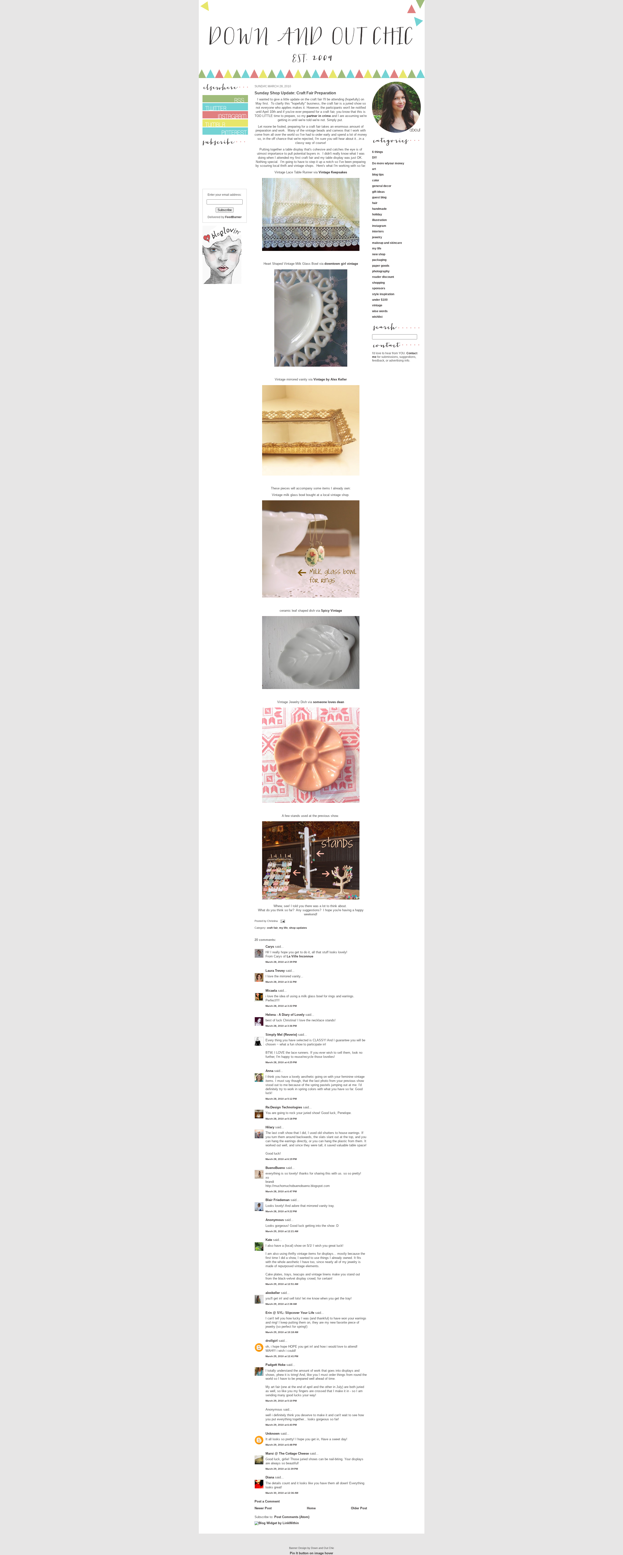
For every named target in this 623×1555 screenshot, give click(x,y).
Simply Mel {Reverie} (281, 1034)
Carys (270, 946)
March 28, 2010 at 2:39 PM (281, 962)
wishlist (377, 316)
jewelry (377, 237)
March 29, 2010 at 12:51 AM (282, 1284)
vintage (377, 305)
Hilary (270, 1127)
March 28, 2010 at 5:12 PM (281, 1098)
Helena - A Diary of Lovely (285, 1014)
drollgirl (272, 1341)
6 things (377, 151)
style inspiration (383, 294)
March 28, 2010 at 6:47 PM (281, 1191)
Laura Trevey (275, 970)
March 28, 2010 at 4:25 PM (281, 1062)
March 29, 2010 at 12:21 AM (282, 1231)
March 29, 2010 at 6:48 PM (281, 1444)
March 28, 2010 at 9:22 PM (281, 1211)
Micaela (271, 990)
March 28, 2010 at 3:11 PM (281, 982)
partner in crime (319, 116)
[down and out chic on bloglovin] (221, 282)
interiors (378, 231)
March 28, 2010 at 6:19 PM (281, 1159)
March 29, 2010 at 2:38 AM (281, 1304)
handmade (379, 208)
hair (374, 202)
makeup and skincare (387, 242)
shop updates (298, 927)
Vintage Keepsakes (333, 172)
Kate (269, 1240)
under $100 (380, 299)
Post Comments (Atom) (291, 1517)
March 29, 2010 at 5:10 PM (281, 1400)
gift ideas (378, 191)
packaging (379, 259)
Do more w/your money (388, 163)
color (375, 180)
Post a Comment (267, 1501)
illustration (379, 219)
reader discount (383, 276)
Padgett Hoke (275, 1365)
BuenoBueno (275, 1168)
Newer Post (263, 1508)
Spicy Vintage (331, 610)
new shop (378, 254)
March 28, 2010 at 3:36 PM (281, 1026)
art (374, 168)
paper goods (380, 265)
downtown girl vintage (341, 263)
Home (311, 1508)
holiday (377, 214)
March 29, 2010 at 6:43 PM (281, 1424)
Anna (269, 1071)
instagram (379, 225)
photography (381, 271)
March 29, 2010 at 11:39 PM (282, 1468)
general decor (381, 185)
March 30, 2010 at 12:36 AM (282, 1493)
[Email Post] (282, 921)
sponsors (378, 288)
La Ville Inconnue (300, 956)
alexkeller (273, 1293)
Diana (270, 1477)
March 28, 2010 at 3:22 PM (281, 1006)
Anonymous (275, 1220)
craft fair (272, 927)
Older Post (359, 1508)
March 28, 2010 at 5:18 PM (281, 1118)
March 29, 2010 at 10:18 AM (282, 1332)
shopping (378, 282)
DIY (374, 157)
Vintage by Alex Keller (330, 379)
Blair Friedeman (278, 1200)
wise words (380, 311)
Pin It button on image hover (311, 1553)
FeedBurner (233, 217)
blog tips (378, 174)
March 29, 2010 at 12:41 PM (282, 1356)
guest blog (379, 197)
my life (283, 927)
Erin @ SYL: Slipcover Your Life (290, 1313)
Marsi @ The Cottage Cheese (287, 1453)
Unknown (273, 1433)
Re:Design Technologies (284, 1107)
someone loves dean (328, 702)
